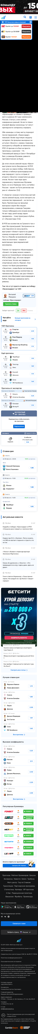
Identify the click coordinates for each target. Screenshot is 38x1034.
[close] (30, 22)
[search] (25, 17)
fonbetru (19, 517)
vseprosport (3, 17)
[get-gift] (30, 17)
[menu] (35, 17)
